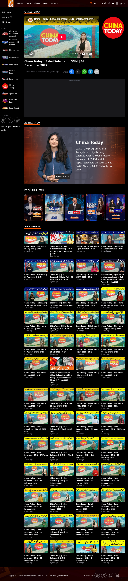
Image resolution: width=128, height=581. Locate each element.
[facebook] (71, 72)
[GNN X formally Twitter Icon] (113, 3)
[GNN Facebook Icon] (109, 3)
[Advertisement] (74, 99)
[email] (96, 72)
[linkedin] (90, 72)
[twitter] (78, 72)
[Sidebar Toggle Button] (4, 3)
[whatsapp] (84, 72)
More (53, 3)
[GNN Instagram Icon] (117, 3)
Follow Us (88, 575)
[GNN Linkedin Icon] (121, 3)
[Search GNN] (125, 3)
